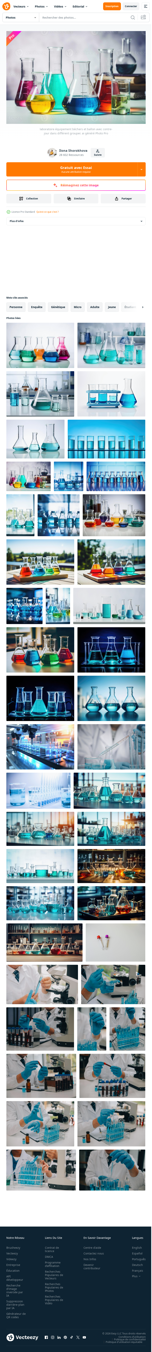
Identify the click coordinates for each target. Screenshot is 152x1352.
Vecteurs (19, 6)
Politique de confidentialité (127, 1337)
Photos (40, 6)
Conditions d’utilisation (129, 1334)
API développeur (14, 1276)
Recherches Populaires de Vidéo (53, 1298)
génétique (58, 305)
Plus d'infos (17, 219)
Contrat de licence (51, 1247)
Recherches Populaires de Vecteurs (53, 1273)
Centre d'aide (90, 1246)
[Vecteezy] (6, 6)
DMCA (48, 1255)
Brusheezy (13, 1246)
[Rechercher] (132, 17)
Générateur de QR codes (14, 1313)
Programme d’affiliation (51, 1262)
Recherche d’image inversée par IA (14, 1288)
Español (134, 1251)
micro (78, 305)
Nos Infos (87, 1257)
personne (16, 305)
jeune (112, 305)
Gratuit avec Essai (76, 169)
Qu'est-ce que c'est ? (47, 211)
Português (136, 1257)
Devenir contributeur (89, 1264)
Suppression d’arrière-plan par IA (15, 1302)
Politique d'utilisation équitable (121, 1340)
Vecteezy (12, 1251)
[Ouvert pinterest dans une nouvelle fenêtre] (65, 1335)
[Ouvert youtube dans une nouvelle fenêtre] (84, 1335)
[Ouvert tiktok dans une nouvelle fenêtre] (71, 1335)
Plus (132, 1274)
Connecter (131, 6)
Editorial (78, 6)
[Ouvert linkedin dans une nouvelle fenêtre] (59, 1335)
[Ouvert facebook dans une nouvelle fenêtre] (46, 1335)
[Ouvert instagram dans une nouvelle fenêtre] (52, 1335)
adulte (94, 305)
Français (134, 1268)
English (134, 1246)
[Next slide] (136, 305)
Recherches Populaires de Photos (53, 1285)
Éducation (13, 1268)
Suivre (98, 155)
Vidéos (58, 6)
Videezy (11, 1257)
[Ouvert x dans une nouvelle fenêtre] (78, 1335)
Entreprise (13, 1263)
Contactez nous (91, 1251)
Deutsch (134, 1263)
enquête (36, 305)
